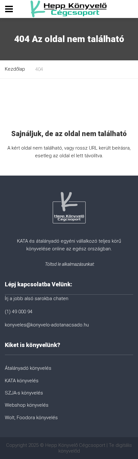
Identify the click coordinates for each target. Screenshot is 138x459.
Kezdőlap (15, 69)
